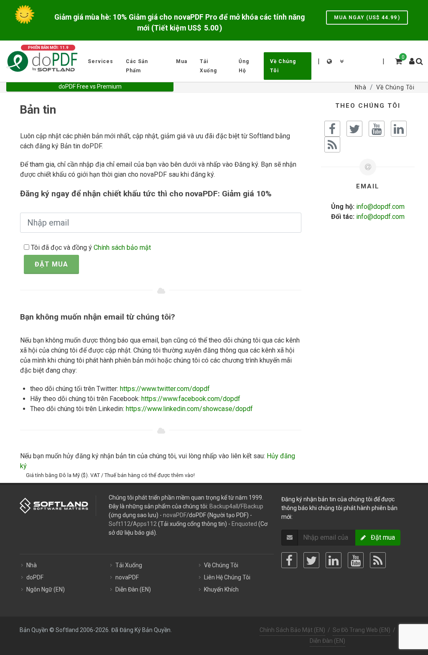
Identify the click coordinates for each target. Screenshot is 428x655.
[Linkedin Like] (399, 129)
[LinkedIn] (333, 560)
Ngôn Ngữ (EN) (45, 589)
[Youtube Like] (377, 129)
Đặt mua (51, 264)
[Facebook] (289, 560)
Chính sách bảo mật (122, 247)
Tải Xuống (128, 565)
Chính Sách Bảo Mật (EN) (292, 630)
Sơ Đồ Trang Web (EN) (361, 630)
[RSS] (378, 560)
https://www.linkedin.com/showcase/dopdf (189, 409)
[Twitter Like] (354, 129)
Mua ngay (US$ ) (367, 17)
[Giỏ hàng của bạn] (398, 60)
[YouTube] (356, 560)
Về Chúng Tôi (221, 565)
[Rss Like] (332, 144)
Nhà (31, 565)
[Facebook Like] (332, 129)
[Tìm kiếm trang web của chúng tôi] (419, 60)
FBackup (252, 506)
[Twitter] (311, 560)
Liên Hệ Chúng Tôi (227, 577)
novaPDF (174, 515)
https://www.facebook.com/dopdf (190, 399)
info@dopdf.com (380, 207)
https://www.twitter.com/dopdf (165, 389)
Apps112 (145, 523)
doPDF (34, 577)
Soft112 (119, 523)
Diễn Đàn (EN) (133, 589)
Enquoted (244, 523)
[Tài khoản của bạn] (412, 58)
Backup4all (223, 506)
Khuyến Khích (221, 589)
